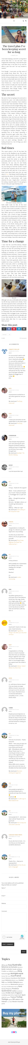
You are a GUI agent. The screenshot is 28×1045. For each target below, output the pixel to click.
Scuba (8, 993)
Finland (8, 976)
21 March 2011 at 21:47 (14, 679)
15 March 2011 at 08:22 (14, 437)
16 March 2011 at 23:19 (14, 622)
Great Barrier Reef (15, 978)
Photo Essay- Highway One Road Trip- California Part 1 (16, 542)
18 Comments (22, 338)
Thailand (13, 997)
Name (4, 888)
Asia (10, 965)
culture (11, 971)
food (12, 976)
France (18, 976)
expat (20, 973)
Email (3, 895)
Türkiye (5, 999)
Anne (10, 678)
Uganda (10, 999)
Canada (14, 969)
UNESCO (17, 999)
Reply (10, 353)
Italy (3, 982)
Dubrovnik (4, 973)
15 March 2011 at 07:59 (14, 390)
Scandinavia (19, 991)
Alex (10, 388)
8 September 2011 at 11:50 (14, 856)
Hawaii (3, 980)
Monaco (3, 984)
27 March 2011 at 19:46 (14, 735)
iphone (13, 980)
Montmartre (14, 984)
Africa (3, 965)
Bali (10, 967)
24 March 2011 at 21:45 (14, 709)
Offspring (16, 986)
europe (14, 973)
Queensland (6, 991)
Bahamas (5, 967)
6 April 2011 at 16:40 (13, 784)
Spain (24, 995)
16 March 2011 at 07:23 (14, 523)
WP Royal (17, 1042)
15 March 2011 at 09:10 (14, 466)
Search (23, 951)
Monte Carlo (7, 984)
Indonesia (8, 980)
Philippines (9, 988)
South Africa (11, 995)
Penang (3, 988)
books (4, 969)
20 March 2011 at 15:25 (14, 646)
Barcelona (20, 967)
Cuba (7, 971)
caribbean (19, 969)
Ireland (16, 980)
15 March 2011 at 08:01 (14, 415)
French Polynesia (6, 978)
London (10, 982)
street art (4, 997)
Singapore (18, 993)
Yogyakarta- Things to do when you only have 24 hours (17, 632)
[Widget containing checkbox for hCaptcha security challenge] (13, 937)
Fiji (6, 976)
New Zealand (4, 986)
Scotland (4, 993)
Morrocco (21, 984)
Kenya (6, 982)
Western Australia (17, 1001)
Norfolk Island (10, 986)
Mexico (21, 982)
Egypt (8, 973)
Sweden (8, 997)
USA (22, 999)
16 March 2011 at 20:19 (14, 591)
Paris (20, 986)
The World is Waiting (14, 7)
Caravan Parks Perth (15, 835)
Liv (4, 338)
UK (9, 334)
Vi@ (10, 783)
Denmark (15, 971)
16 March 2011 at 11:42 (14, 556)
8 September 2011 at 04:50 (14, 836)
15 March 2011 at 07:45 (14, 351)
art (7, 965)
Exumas (3, 976)
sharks (13, 993)
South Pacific (17, 995)
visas (10, 1001)
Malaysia (16, 982)
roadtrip (14, 991)
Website (4, 903)
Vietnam (4, 1001)
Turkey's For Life (14, 349)
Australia (4, 334)
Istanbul (21, 980)
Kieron (11, 522)
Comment (4, 911)
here (7, 174)
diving (19, 971)
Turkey (19, 997)
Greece (23, 978)
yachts (3, 1003)
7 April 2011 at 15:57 (13, 812)
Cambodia (9, 969)
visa (8, 1001)
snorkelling (4, 995)
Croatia (4, 971)
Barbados (14, 967)
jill (10, 621)
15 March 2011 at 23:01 (14, 483)
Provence (15, 989)
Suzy (10, 645)
